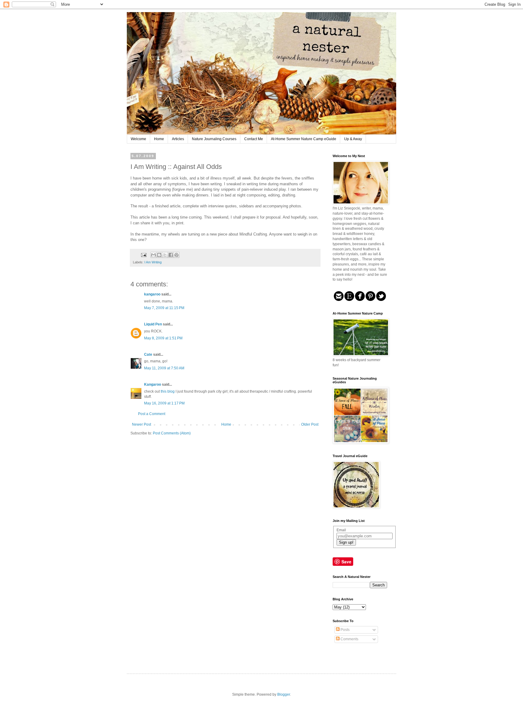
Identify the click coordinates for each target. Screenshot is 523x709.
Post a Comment (151, 414)
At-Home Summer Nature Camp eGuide (303, 139)
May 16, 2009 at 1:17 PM (164, 403)
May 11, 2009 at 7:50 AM (164, 368)
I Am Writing (153, 262)
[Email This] (153, 255)
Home (159, 139)
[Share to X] (165, 255)
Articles (178, 139)
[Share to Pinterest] (176, 255)
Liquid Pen (153, 324)
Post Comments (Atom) (172, 433)
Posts (345, 630)
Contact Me (253, 139)
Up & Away (353, 139)
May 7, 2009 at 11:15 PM (164, 308)
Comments (349, 639)
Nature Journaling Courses (214, 139)
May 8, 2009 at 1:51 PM (163, 338)
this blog (168, 391)
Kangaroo (152, 384)
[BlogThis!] (159, 255)
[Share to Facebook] (171, 255)
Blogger (283, 694)
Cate (148, 354)
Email (341, 530)
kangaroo (152, 294)
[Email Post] (143, 254)
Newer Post (141, 424)
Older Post (309, 424)
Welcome (138, 139)
